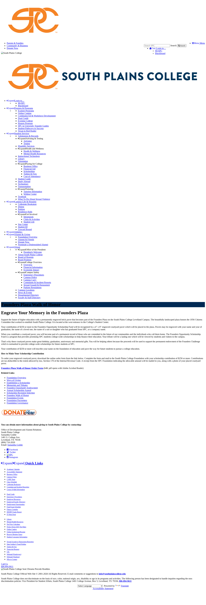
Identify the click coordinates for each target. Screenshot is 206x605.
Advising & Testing (31, 138)
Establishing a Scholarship (18, 383)
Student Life (29, 222)
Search (173, 45)
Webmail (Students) (13, 557)
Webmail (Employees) (14, 554)
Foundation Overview (27, 237)
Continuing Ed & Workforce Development (37, 116)
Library (21, 159)
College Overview (30, 262)
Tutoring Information (33, 191)
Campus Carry (30, 280)
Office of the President (32, 249)
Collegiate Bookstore (27, 204)
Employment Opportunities (16, 504)
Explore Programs (26, 111)
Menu (199, 43)
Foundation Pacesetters (17, 400)
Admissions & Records (28, 136)
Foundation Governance (17, 403)
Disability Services (26, 146)
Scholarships (29, 171)
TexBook (22, 196)
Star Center (23, 224)
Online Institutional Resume (16, 532)
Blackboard (160, 53)
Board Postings (24, 260)
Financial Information (33, 267)
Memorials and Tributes (17, 385)
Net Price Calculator (13, 524)
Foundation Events (15, 398)
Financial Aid (29, 169)
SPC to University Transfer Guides (33, 126)
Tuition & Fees (30, 174)
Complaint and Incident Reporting (18, 487)
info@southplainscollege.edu (112, 574)
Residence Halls (25, 212)
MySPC (158, 51)
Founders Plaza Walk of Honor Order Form (22, 368)
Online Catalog (24, 113)
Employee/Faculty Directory (16, 502)
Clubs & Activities (32, 219)
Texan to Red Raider (27, 131)
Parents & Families (15, 43)
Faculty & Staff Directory (29, 297)
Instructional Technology (29, 156)
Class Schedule (12, 482)
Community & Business (17, 45)
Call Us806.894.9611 (7, 565)
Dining (21, 207)
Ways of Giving (14, 380)
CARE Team (11, 479)
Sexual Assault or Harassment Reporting (20, 542)
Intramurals (28, 217)
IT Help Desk (11, 515)
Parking (21, 209)
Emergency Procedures (34, 275)
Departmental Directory (28, 295)
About (14, 247)
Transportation (24, 186)
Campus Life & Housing (22, 201)
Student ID (23, 227)
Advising (28, 141)
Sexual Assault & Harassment (37, 285)
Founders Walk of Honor (18, 395)
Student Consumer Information (17, 537)
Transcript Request (13, 549)
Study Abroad (24, 181)
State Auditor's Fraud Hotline (16, 544)
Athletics (15, 232)
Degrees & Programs (20, 108)
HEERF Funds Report (14, 512)
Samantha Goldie (15, 445)
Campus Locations (26, 290)
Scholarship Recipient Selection (21, 393)
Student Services (18, 133)
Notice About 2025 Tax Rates (16, 527)
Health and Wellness (31, 148)
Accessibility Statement (14, 472)
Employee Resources (14, 499)
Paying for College (30, 164)
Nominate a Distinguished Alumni (33, 244)
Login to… (158, 48)
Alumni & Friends (26, 239)
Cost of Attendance (32, 176)
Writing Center (30, 194)
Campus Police (30, 277)
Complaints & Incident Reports (37, 282)
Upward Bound (25, 229)
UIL (8, 552)
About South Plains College (30, 254)
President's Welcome (33, 252)
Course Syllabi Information (16, 490)
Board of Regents (25, 257)
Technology (23, 184)
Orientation (23, 161)
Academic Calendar (13, 469)
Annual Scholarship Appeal (19, 390)
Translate (125, 586)
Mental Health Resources (35, 153)
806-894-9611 (125, 581)
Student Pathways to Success (31, 128)
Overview (28, 265)
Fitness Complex (12, 509)
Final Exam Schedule (14, 507)
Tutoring (26, 189)
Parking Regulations (32, 287)
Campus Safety (29, 272)
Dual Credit (23, 118)
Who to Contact (12, 559)
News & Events (25, 292)
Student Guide (24, 179)
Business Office (31, 166)
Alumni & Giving (19, 234)
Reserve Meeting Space (14, 534)
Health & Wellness (32, 151)
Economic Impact (31, 270)
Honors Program (25, 123)
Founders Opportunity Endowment (22, 388)
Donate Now (12, 48)
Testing (27, 143)
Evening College (25, 121)
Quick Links (22, 463)
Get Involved (28, 214)
